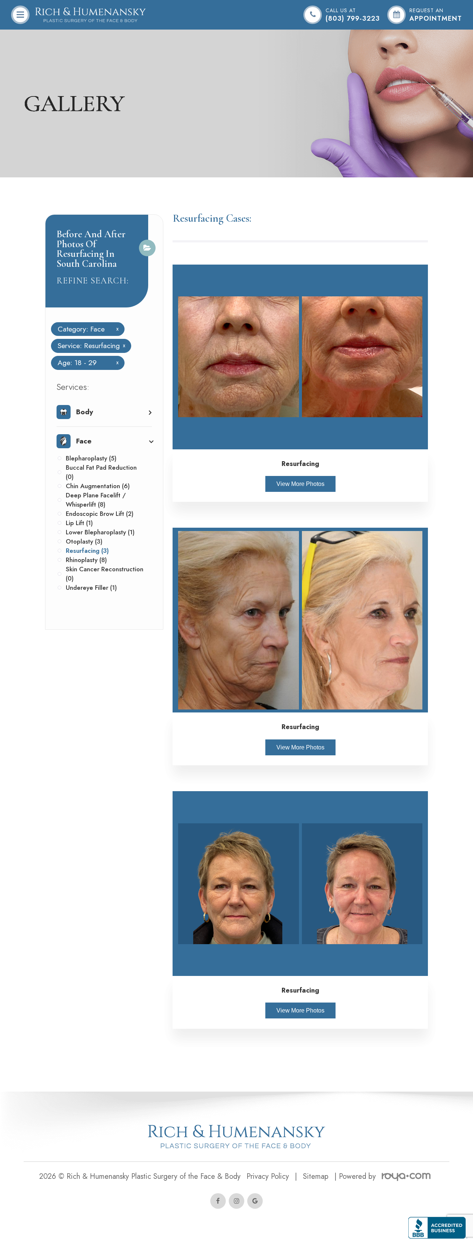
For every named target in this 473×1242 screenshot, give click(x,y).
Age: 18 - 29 (85, 363)
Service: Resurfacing (89, 346)
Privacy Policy (267, 1176)
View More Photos (300, 484)
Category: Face (85, 329)
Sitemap (316, 1176)
